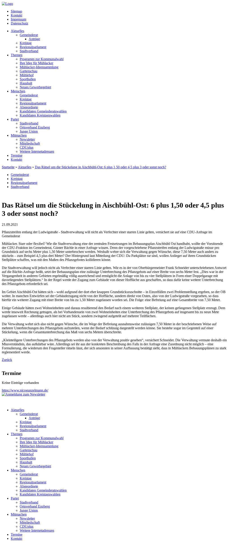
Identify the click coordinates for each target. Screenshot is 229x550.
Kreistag (26, 43)
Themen (16, 55)
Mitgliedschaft (30, 143)
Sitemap (16, 11)
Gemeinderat (29, 35)
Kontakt (16, 15)
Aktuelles (17, 31)
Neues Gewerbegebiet (35, 87)
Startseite (8, 167)
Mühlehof (27, 75)
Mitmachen (19, 135)
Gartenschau (28, 71)
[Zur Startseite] (7, 4)
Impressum (18, 19)
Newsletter (27, 139)
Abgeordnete (29, 107)
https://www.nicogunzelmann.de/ (25, 390)
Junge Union (29, 131)
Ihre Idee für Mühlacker (36, 63)
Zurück (7, 360)
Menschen (18, 91)
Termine (16, 155)
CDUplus (26, 147)
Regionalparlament (33, 47)
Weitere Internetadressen (37, 151)
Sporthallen (28, 79)
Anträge (34, 39)
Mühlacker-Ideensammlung (39, 67)
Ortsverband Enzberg (35, 127)
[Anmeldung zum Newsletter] (23, 394)
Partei (15, 119)
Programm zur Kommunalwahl (42, 59)
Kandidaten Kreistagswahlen (40, 115)
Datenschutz (19, 23)
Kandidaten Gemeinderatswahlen (43, 111)
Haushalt (26, 83)
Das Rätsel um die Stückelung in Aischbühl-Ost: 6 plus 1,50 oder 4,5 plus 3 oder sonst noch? (100, 167)
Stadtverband (29, 51)
